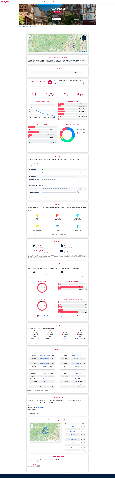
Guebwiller (45, 366)
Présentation (30, 30)
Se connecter (81, 2)
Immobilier (66, 30)
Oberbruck (45, 378)
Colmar (76, 386)
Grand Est (24, 26)
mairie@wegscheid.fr (40, 407)
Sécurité (51, 30)
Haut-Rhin (29, 26)
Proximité (85, 30)
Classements (73, 2)
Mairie (80, 30)
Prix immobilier (57, 2)
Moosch (76, 381)
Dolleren (45, 361)
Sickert (72, 426)
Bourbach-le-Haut (72, 439)
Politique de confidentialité (62, 476)
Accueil (20, 26)
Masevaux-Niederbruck (45, 355)
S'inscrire (87, 2)
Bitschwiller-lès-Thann (46, 373)
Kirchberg (76, 358)
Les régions (65, 2)
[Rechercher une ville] (13, 2)
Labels (40, 30)
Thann (76, 366)
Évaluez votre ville (48, 2)
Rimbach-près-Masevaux (72, 429)
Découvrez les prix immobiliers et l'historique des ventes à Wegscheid (57, 316)
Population (45, 30)
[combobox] (69, 83)
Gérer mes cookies (71, 476)
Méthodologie (30, 199)
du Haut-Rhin (52, 60)
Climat (55, 30)
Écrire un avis (56, 19)
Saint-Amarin (76, 384)
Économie (60, 30)
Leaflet (77, 51)
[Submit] (55, 83)
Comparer (36, 30)
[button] (29, 36)
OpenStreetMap (84, 51)
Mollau (72, 445)
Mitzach (72, 447)
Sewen (76, 373)
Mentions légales (52, 476)
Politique (71, 30)
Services (76, 30)
